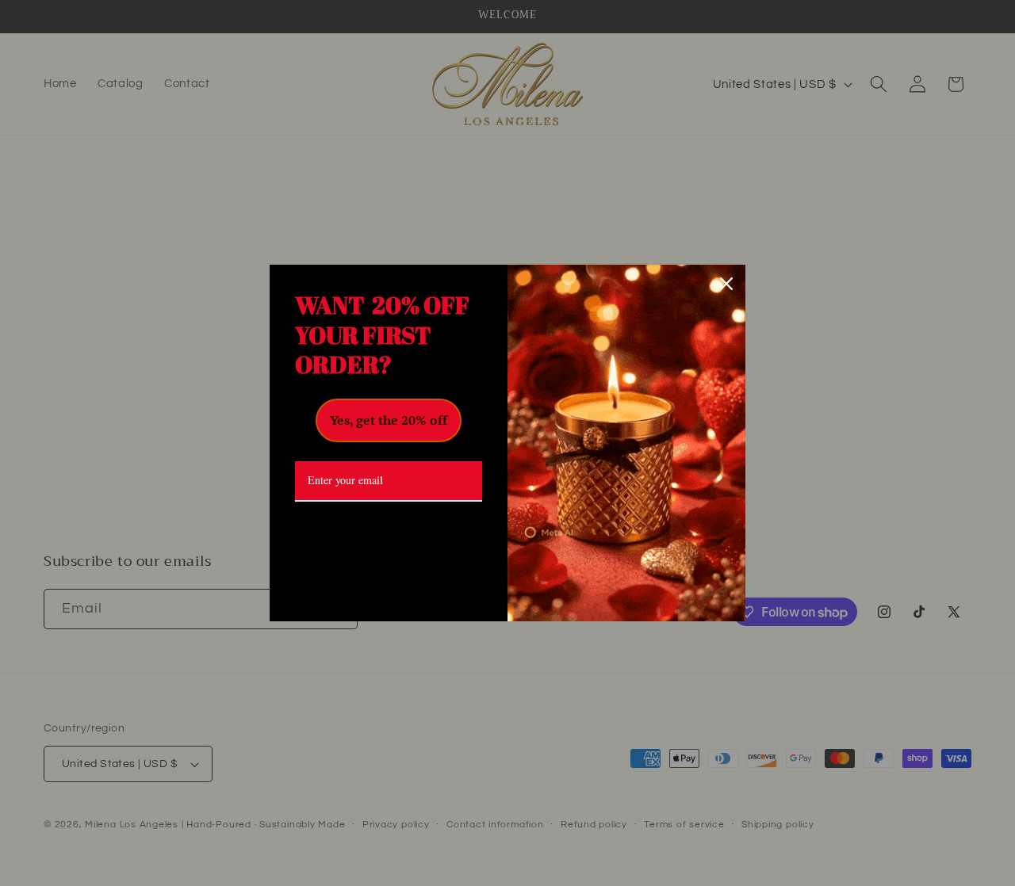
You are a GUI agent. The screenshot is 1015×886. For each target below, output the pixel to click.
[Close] (726, 284)
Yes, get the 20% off (388, 420)
